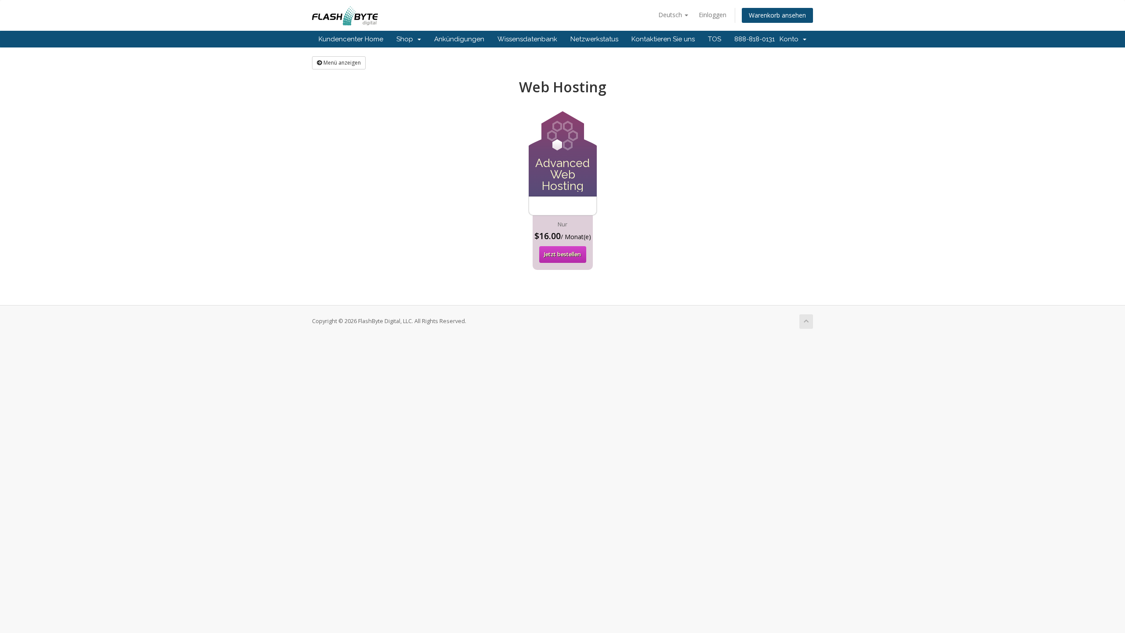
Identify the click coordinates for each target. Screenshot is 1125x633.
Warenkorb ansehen (777, 15)
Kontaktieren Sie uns (663, 39)
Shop (406, 39)
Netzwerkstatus (594, 39)
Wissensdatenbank (527, 39)
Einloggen (712, 15)
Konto (791, 39)
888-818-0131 (754, 39)
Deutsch (671, 15)
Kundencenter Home (351, 39)
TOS (714, 39)
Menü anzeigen (341, 62)
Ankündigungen (459, 39)
